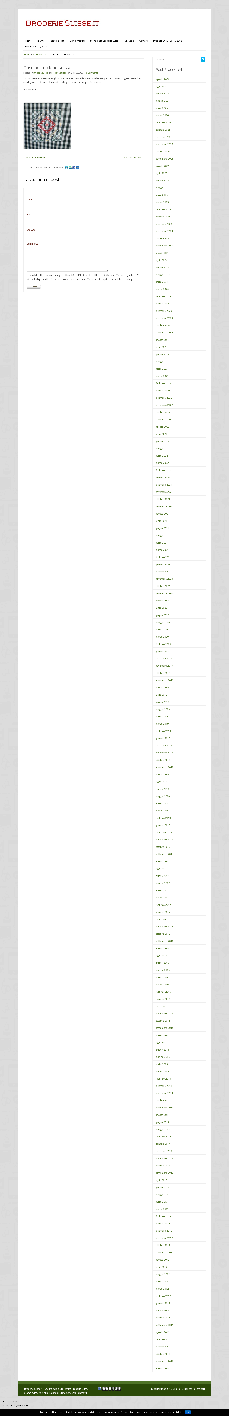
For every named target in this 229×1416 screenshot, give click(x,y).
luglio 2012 (161, 1266)
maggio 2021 (163, 535)
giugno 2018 (162, 788)
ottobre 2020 (163, 586)
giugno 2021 (162, 528)
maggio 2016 (163, 969)
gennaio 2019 (163, 738)
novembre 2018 (164, 752)
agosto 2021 (162, 513)
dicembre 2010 (164, 1346)
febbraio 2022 (163, 470)
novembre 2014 (164, 1093)
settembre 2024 (165, 245)
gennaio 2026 (163, 129)
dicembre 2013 (164, 1151)
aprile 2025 (162, 194)
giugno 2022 (162, 441)
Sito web (31, 229)
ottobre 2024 (163, 238)
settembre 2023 (165, 332)
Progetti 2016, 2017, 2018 (167, 40)
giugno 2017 (162, 875)
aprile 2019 (162, 716)
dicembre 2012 (164, 1230)
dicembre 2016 (164, 919)
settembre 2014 (165, 1107)
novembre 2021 (164, 491)
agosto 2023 (162, 339)
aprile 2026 (162, 108)
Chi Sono (129, 40)
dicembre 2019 (164, 658)
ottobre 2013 (163, 1165)
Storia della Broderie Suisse (105, 40)
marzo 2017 (162, 897)
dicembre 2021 (164, 484)
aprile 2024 (162, 281)
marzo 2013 (162, 1209)
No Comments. (91, 72)
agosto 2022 (162, 426)
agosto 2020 (162, 600)
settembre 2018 (165, 767)
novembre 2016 (164, 926)
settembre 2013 (165, 1172)
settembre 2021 (165, 506)
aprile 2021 (162, 542)
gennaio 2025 (163, 216)
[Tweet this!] (67, 167)
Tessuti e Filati (56, 40)
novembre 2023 (164, 317)
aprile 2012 (162, 1281)
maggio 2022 (163, 448)
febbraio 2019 (163, 730)
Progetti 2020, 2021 (36, 46)
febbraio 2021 (163, 557)
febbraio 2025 (163, 209)
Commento (32, 243)
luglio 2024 (161, 260)
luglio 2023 (161, 346)
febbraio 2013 (163, 1216)
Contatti (143, 40)
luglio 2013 (161, 1180)
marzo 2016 (162, 984)
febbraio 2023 (163, 383)
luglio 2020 (161, 607)
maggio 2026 (163, 100)
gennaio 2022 (163, 477)
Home (28, 40)
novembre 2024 (164, 231)
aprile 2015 (162, 1064)
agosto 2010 (162, 1368)
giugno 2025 (162, 180)
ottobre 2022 (163, 412)
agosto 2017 (162, 861)
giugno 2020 (162, 615)
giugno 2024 (162, 267)
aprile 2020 (162, 629)
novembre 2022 (164, 404)
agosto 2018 (162, 774)
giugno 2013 (162, 1187)
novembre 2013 (164, 1158)
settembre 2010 (165, 1361)
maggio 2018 (163, 796)
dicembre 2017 (164, 832)
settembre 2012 (165, 1252)
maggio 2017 (163, 882)
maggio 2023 (163, 361)
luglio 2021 (161, 520)
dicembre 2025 (164, 136)
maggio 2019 (163, 709)
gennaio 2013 (163, 1223)
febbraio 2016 (163, 991)
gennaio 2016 (163, 998)
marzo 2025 (162, 202)
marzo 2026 (162, 115)
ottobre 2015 (163, 1020)
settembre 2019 (165, 680)
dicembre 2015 (164, 1006)
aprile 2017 (162, 890)
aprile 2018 (162, 803)
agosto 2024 (162, 252)
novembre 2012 (164, 1238)
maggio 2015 (163, 1056)
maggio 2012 (163, 1274)
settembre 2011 (165, 1324)
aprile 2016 (162, 977)
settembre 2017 (165, 854)
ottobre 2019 (163, 673)
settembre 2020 (165, 593)
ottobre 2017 (163, 846)
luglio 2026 (161, 86)
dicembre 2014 (164, 1085)
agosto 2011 (162, 1332)
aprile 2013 (162, 1201)
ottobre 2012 (163, 1245)
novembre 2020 (164, 578)
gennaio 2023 (163, 390)
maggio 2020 (163, 622)
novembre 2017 (164, 839)
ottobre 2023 (163, 325)
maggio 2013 (163, 1194)
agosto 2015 (162, 1035)
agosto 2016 (162, 948)
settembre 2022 (165, 419)
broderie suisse (41, 54)
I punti (40, 40)
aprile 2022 (162, 455)
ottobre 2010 (163, 1353)
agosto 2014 (162, 1114)
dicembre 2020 (164, 571)
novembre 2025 (164, 144)
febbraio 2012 (163, 1295)
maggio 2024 (163, 274)
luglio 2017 (161, 868)
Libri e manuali (77, 40)
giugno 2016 (162, 962)
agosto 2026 (162, 79)
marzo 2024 (162, 289)
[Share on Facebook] (74, 167)
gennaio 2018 (163, 825)
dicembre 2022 (164, 397)
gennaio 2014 (163, 1143)
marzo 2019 (162, 723)
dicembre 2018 (164, 745)
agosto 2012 (162, 1259)
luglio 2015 (161, 1042)
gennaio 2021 (163, 564)
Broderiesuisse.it (159, 1388)
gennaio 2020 (163, 651)
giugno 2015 (162, 1049)
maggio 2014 (163, 1129)
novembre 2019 (164, 665)
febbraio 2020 (163, 644)
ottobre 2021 (163, 499)
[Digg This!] (77, 167)
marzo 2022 (162, 462)
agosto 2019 (162, 687)
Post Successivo (133, 157)
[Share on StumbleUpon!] (70, 167)
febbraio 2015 (163, 1078)
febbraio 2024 (163, 296)
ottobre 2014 (163, 1100)
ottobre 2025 (163, 151)
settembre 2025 (165, 158)
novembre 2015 (164, 1013)
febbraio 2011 (163, 1339)
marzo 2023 (162, 375)
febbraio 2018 (163, 817)
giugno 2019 (162, 701)
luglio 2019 (161, 694)
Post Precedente (34, 157)
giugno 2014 (162, 1122)
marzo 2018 (162, 810)
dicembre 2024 (164, 223)
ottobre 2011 (163, 1317)
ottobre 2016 (163, 933)
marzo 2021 (162, 549)
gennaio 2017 (163, 911)
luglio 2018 (161, 781)
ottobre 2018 (163, 759)
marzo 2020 (162, 636)
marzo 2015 (162, 1071)
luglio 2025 (161, 173)
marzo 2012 (162, 1288)
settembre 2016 (165, 940)
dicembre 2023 (164, 310)
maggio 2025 (163, 187)
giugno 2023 (162, 354)
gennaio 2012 (163, 1303)
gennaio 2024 (163, 303)
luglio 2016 (161, 955)
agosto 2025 (162, 165)
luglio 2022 (161, 433)
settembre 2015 (165, 1027)
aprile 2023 (162, 368)
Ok (188, 1412)
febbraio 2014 (163, 1136)
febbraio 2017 (163, 904)
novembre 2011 (164, 1310)
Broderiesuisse (40, 72)
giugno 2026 (162, 93)
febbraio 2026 (163, 122)
